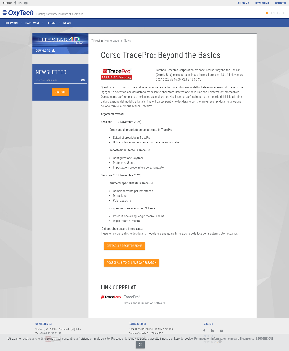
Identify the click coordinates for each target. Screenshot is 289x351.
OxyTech (18, 13)
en (273, 13)
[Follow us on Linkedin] (212, 331)
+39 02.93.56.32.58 (50, 333)
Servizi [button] (51, 23)
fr (279, 13)
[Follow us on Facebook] (205, 331)
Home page (111, 40)
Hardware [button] (32, 23)
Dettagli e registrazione (124, 246)
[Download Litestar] (60, 39)
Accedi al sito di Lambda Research (131, 263)
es (284, 13)
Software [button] (11, 23)
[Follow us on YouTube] (221, 331)
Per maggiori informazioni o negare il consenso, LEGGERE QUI (233, 338)
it (267, 13)
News (67, 23)
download (43, 50)
